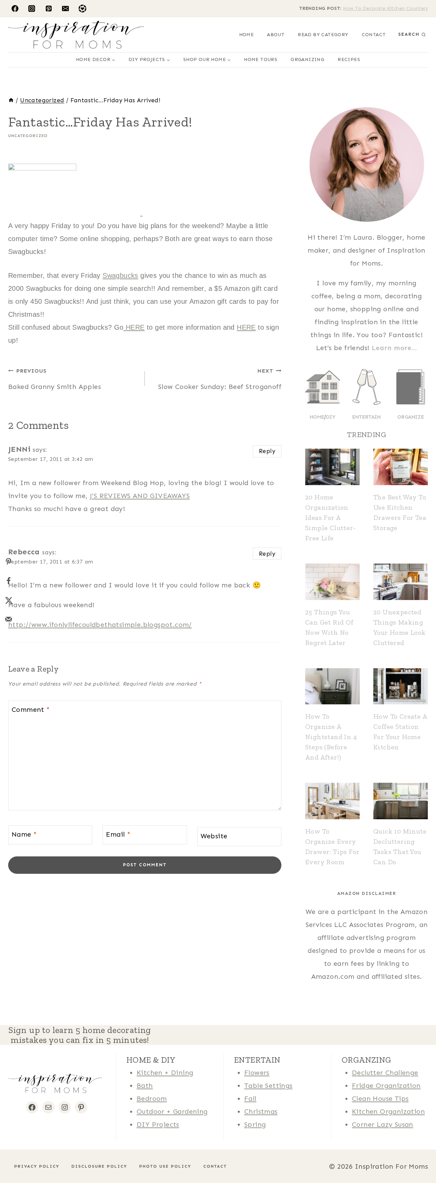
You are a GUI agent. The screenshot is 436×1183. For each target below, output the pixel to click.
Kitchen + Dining (165, 1072)
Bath (145, 1085)
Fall (250, 1098)
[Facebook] (15, 8)
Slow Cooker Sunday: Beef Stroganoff (219, 379)
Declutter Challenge (385, 1072)
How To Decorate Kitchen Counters (385, 8)
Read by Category (323, 35)
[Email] (65, 8)
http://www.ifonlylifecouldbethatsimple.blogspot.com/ (100, 624)
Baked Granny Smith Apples (54, 379)
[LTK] (82, 8)
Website (214, 836)
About (275, 35)
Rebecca (24, 551)
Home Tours (260, 59)
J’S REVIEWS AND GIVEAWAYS (140, 496)
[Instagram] (31, 8)
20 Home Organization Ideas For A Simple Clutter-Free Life (330, 517)
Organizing (307, 59)
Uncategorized (28, 135)
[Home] (11, 100)
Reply (267, 451)
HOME (246, 35)
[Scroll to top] (17, 1156)
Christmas (261, 1111)
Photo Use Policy (165, 1166)
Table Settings (268, 1085)
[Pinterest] (49, 8)
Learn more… (394, 348)
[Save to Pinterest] (8, 561)
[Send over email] (8, 619)
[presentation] (332, 467)
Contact (374, 35)
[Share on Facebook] (8, 580)
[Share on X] (8, 600)
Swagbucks (120, 275)
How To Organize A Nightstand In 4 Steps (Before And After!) (331, 736)
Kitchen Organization (388, 1111)
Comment (31, 709)
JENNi (19, 449)
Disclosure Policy (99, 1166)
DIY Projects (158, 1124)
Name (24, 834)
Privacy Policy (36, 1166)
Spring (255, 1124)
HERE (134, 327)
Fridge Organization (386, 1085)
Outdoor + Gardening (172, 1111)
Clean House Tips (380, 1098)
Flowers (256, 1072)
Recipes (349, 59)
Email (118, 834)
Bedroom (152, 1098)
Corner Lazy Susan (382, 1124)
